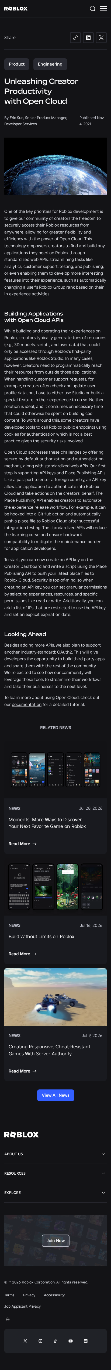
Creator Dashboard (22, 566)
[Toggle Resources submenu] (103, 1173)
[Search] (93, 8)
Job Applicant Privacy (22, 1306)
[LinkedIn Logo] (85, 1341)
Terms (9, 1295)
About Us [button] (13, 1154)
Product (17, 64)
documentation (26, 704)
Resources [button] (15, 1173)
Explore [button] (12, 1192)
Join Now (56, 1240)
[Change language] (7, 1319)
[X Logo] (25, 1341)
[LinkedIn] (88, 37)
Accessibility (54, 1295)
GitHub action (51, 514)
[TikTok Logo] (55, 1341)
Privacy (29, 1295)
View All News (56, 1095)
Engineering (50, 64)
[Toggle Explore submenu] (103, 1192)
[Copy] (75, 37)
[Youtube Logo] (70, 1341)
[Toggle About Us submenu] (103, 1154)
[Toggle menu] (103, 8)
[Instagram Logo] (40, 1341)
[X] (101, 37)
